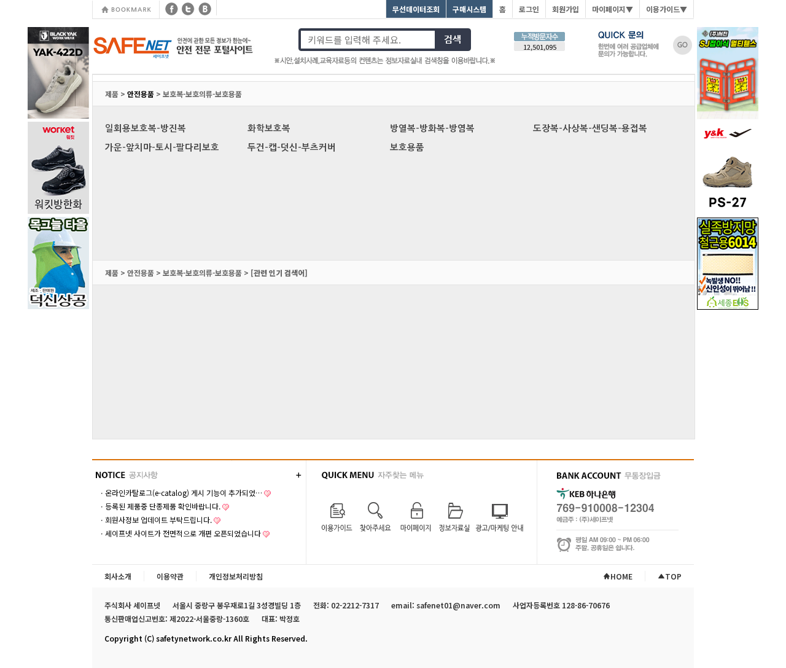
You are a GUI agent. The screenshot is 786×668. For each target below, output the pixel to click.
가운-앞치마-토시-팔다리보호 (162, 147)
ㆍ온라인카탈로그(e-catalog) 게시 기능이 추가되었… (180, 492)
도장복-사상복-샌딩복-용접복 (590, 128)
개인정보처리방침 (236, 576)
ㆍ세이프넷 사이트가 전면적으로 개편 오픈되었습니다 (179, 533)
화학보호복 (268, 128)
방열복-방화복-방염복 (432, 128)
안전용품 (140, 93)
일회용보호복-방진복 (145, 128)
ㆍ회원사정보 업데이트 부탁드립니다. (155, 519)
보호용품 (407, 147)
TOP (673, 576)
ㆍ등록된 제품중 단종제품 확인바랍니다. (159, 506)
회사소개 (117, 576)
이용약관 (170, 576)
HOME (621, 576)
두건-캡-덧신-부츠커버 (291, 147)
